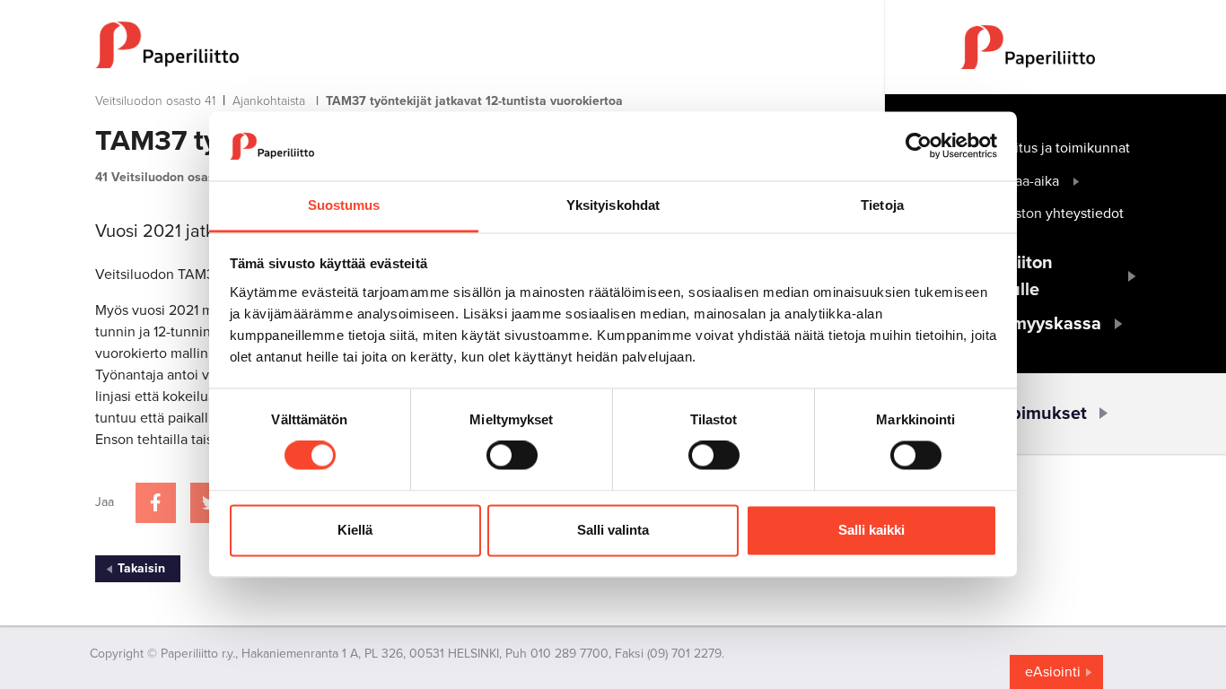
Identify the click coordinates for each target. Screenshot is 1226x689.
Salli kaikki (871, 529)
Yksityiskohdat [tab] (613, 205)
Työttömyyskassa (1030, 324)
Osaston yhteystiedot (1057, 213)
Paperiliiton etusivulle (1006, 276)
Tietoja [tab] (882, 205)
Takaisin (141, 568)
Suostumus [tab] (344, 205)
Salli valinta (613, 529)
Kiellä (354, 529)
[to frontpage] (454, 45)
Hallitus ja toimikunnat (1060, 148)
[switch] (512, 455)
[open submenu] (1076, 181)
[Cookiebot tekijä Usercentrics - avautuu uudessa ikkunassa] (918, 146)
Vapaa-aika (1025, 181)
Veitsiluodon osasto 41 (155, 101)
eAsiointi (1053, 672)
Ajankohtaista (268, 101)
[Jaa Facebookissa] (156, 503)
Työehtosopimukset (1006, 413)
